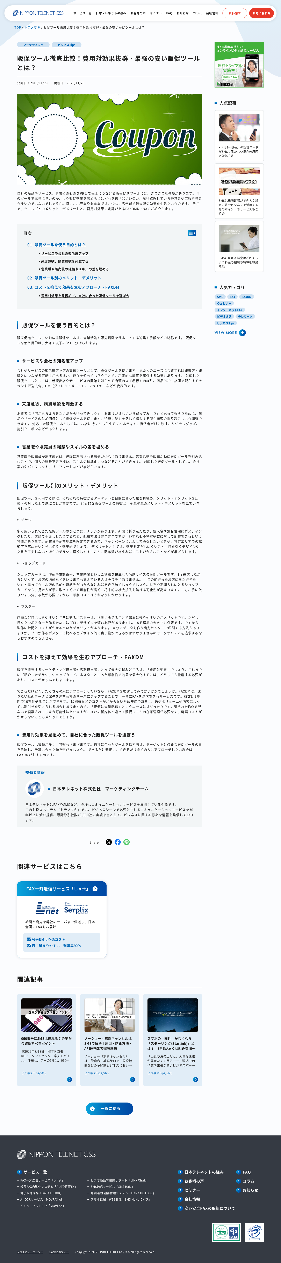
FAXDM (247, 297)
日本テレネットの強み (111, 13)
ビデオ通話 (224, 316)
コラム (197, 13)
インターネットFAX (230, 310)
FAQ (169, 13)
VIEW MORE (226, 332)
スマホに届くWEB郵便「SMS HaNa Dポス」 (121, 1199)
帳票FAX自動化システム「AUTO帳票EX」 (49, 1186)
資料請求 (235, 13)
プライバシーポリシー (30, 1252)
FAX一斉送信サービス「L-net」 (42, 1180)
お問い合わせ (261, 13)
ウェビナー (224, 303)
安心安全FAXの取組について (210, 1208)
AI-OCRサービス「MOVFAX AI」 (42, 1199)
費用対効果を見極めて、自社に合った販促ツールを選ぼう (85, 295)
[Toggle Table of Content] (192, 233)
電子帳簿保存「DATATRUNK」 (41, 1193)
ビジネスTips (226, 323)
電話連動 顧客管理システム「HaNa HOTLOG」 (123, 1193)
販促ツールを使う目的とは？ (60, 244)
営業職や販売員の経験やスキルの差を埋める (75, 268)
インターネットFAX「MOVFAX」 (43, 1206)
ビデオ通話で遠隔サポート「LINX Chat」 (119, 1180)
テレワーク (245, 316)
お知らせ (182, 13)
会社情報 (212, 13)
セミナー (156, 13)
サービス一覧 (82, 13)
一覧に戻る (110, 1108)
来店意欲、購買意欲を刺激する (65, 261)
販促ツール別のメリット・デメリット (68, 277)
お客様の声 (138, 13)
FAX (232, 297)
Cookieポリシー (59, 1252)
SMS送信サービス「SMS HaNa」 (113, 1186)
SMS (220, 297)
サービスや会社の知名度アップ (65, 253)
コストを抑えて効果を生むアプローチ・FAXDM (77, 287)
